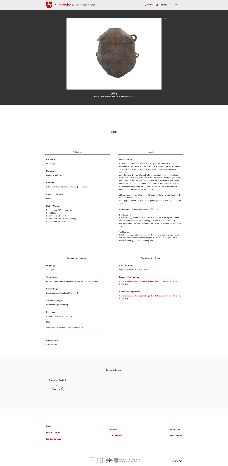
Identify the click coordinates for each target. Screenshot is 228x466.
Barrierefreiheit (115, 436)
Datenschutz (176, 436)
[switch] (165, 20)
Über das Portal (53, 433)
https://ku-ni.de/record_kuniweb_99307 (134, 270)
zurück (150, 5)
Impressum (175, 429)
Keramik (58, 389)
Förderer (113, 429)
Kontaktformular (53, 439)
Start (48, 426)
